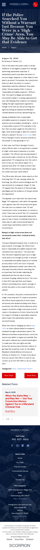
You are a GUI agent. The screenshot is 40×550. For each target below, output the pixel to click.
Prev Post (9, 375)
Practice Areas (20, 467)
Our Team (20, 462)
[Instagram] (17, 445)
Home (20, 458)
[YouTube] (28, 445)
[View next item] (12, 419)
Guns (14, 369)
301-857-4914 (20, 439)
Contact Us (20, 480)
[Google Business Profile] (22, 445)
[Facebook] (12, 445)
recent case (27, 135)
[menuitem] (9, 539)
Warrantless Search (24, 369)
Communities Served (20, 471)
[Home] (19, 4)
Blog (20, 475)
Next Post (31, 375)
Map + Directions (20, 499)
